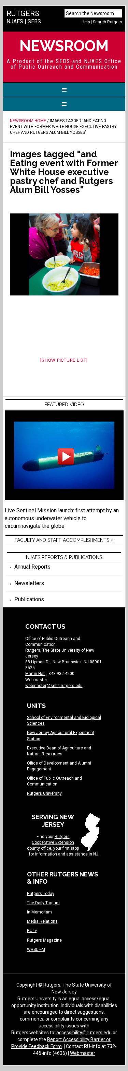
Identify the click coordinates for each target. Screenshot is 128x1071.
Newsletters (29, 583)
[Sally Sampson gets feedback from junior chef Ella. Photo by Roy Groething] (64, 254)
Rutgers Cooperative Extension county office (50, 842)
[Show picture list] (63, 360)
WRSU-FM (36, 949)
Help (86, 22)
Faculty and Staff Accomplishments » (64, 540)
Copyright (26, 985)
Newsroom (64, 46)
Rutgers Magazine (44, 940)
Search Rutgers (107, 22)
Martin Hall (35, 673)
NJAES (14, 21)
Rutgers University (44, 793)
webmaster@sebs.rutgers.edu (54, 685)
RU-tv (32, 930)
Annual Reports (32, 566)
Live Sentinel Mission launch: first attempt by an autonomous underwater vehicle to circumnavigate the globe (62, 518)
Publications (29, 599)
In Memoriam (39, 912)
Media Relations (42, 921)
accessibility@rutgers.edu (84, 1032)
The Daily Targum (43, 902)
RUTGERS (22, 13)
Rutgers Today (40, 893)
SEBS (34, 21)
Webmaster (82, 1053)
